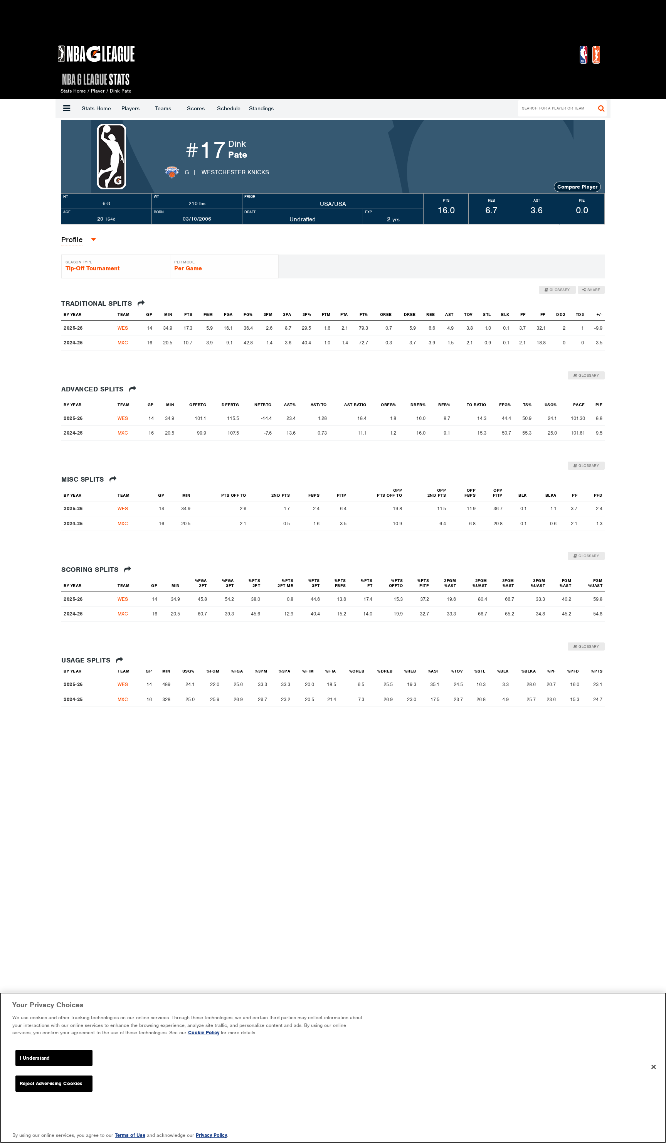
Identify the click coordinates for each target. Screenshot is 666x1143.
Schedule (228, 108)
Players (130, 108)
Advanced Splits (93, 389)
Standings (261, 108)
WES (123, 328)
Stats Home (96, 108)
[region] (333, 1068)
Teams (163, 108)
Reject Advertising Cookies (51, 1083)
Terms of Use (130, 1135)
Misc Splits (83, 479)
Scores (196, 108)
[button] (67, 108)
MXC (123, 342)
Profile (72, 239)
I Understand (35, 1058)
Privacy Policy (211, 1135)
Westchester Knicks (235, 172)
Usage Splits (87, 660)
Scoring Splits (91, 569)
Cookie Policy (203, 1032)
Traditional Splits (97, 303)
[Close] (653, 1067)
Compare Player (577, 187)
